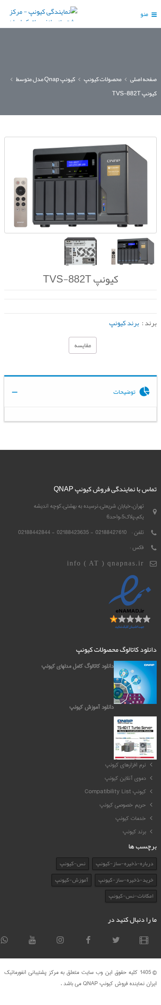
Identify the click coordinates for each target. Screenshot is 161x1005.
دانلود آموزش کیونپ (92, 707)
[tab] (80, 391)
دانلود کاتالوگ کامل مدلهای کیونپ (78, 666)
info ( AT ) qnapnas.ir (105, 563)
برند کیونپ (124, 323)
